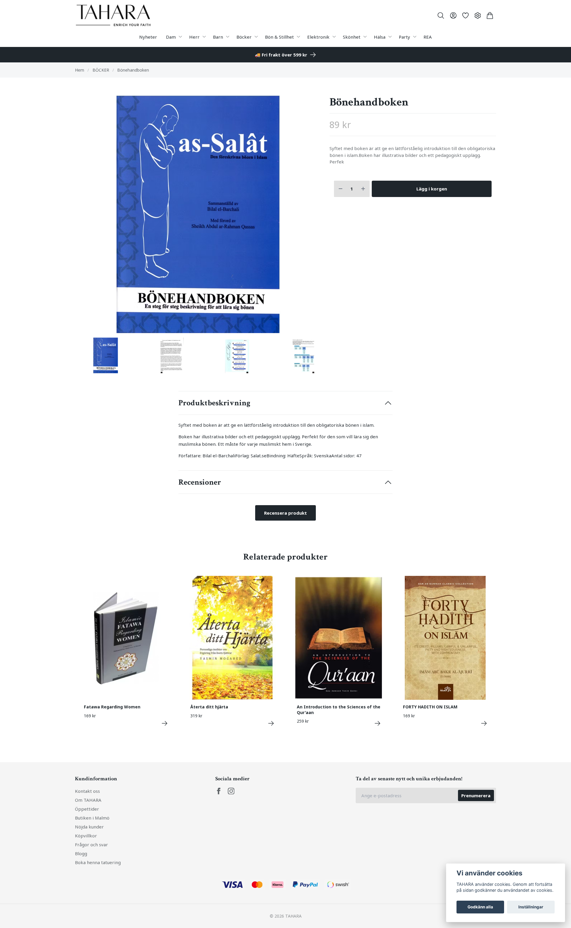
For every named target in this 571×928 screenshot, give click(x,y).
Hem (79, 70)
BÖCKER (100, 70)
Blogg (81, 853)
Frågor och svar (91, 844)
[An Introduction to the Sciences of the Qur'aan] (377, 723)
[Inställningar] (478, 15)
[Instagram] (231, 791)
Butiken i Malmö (92, 818)
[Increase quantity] (363, 189)
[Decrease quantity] (340, 189)
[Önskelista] (465, 15)
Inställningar (530, 907)
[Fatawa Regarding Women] (164, 723)
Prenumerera (475, 795)
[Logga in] (453, 15)
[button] (311, 216)
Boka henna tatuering (98, 862)
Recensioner (199, 482)
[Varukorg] (490, 15)
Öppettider (87, 809)
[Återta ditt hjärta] (271, 723)
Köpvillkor (86, 836)
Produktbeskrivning (214, 403)
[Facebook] (218, 791)
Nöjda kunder (89, 827)
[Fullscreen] (198, 214)
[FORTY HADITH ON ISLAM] (484, 723)
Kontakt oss (87, 791)
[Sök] (441, 15)
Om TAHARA (88, 800)
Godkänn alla (480, 907)
